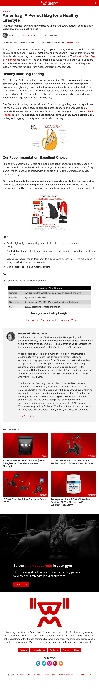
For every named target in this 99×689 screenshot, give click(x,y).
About (88, 675)
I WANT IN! (21, 584)
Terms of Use (36, 675)
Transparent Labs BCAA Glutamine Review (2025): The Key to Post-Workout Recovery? (70, 502)
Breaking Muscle (23, 675)
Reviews (7, 12)
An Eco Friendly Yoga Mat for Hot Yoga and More (49, 320)
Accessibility (79, 675)
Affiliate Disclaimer (65, 675)
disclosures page (72, 42)
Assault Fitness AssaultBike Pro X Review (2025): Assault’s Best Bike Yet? (73, 462)
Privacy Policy (50, 675)
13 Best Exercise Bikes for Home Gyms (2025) (24, 500)
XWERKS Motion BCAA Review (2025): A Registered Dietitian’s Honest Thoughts (24, 463)
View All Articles (26, 416)
